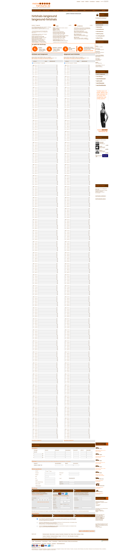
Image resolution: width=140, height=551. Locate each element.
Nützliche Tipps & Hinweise (63, 541)
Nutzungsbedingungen (61, 543)
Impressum (54, 543)
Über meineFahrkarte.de (36, 543)
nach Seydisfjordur (101, 85)
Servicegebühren (38, 541)
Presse (50, 541)
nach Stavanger (100, 83)
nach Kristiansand (101, 78)
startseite (78, 1)
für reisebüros (92, 1)
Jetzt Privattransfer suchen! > (100, 198)
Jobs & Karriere (44, 541)
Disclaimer (49, 543)
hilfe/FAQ (86, 1)
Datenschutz (44, 543)
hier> (87, 32)
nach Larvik (99, 80)
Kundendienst (54, 541)
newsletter (97, 1)
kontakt (82, 1)
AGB (33, 541)
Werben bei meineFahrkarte (73, 541)
